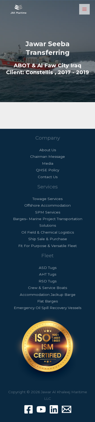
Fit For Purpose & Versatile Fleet (47, 246)
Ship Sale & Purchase (47, 239)
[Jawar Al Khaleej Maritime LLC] (18, 9)
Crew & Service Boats (47, 288)
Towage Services (47, 199)
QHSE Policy (47, 170)
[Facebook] (28, 409)
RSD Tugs (47, 281)
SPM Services (47, 212)
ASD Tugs (47, 267)
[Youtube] (41, 409)
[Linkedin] (54, 409)
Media (47, 163)
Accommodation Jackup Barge (47, 294)
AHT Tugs (47, 274)
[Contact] (66, 409)
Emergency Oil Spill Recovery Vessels (47, 308)
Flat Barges (47, 301)
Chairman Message (47, 156)
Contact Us (48, 177)
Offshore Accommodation (47, 205)
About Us (47, 150)
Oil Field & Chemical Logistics (47, 232)
